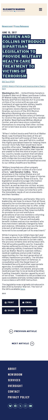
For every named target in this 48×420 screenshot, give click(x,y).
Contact (14, 391)
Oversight (15, 386)
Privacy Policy (19, 397)
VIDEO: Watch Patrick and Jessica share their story (23, 87)
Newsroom (7, 26)
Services (14, 380)
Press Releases (21, 26)
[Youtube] (30, 406)
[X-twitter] (20, 406)
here (22, 289)
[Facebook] (15, 406)
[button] (10, 302)
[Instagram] (25, 406)
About (12, 369)
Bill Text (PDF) (8, 82)
